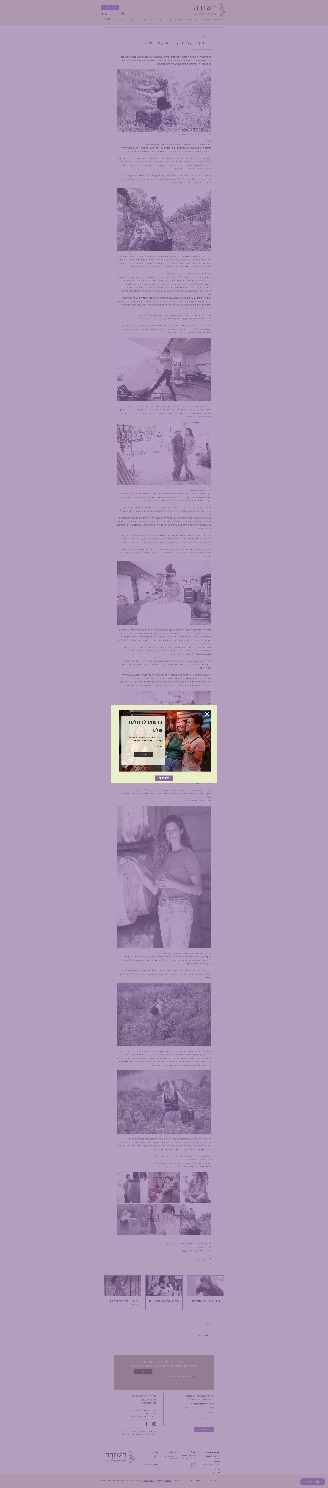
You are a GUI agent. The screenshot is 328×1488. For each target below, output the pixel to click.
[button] (206, 714)
